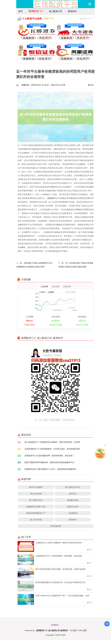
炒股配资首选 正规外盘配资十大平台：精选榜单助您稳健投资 (50, 469)
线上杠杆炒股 (35, 519)
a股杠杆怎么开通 (58, 85)
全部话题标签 (55, 526)
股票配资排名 (72, 500)
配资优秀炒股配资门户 (35, 513)
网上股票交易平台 (72, 487)
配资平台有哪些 (35, 487)
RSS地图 (73, 630)
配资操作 (72, 519)
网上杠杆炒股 (35, 493)
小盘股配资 (72, 513)
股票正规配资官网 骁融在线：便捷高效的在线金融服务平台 (49, 462)
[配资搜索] (90, 4)
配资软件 (72, 11)
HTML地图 (82, 630)
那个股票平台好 (35, 500)
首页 (20, 11)
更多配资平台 (85, 18)
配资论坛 (72, 493)
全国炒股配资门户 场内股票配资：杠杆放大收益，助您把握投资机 (52, 449)
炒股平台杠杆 (72, 506)
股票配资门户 (36, 11)
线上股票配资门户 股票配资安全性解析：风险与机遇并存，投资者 (52, 442)
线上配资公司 (55, 11)
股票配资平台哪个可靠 (35, 506)
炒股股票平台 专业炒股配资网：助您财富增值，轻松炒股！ (49, 455)
